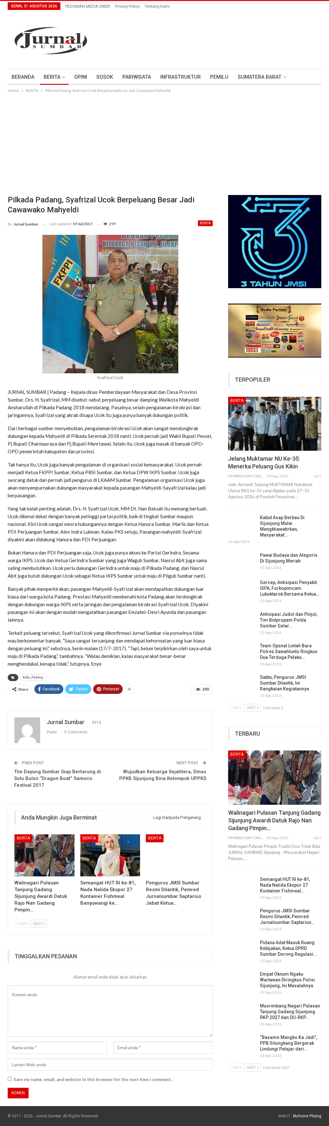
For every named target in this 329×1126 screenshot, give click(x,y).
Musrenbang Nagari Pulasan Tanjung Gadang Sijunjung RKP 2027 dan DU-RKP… (290, 1011)
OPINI (80, 77)
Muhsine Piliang (307, 1116)
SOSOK (104, 77)
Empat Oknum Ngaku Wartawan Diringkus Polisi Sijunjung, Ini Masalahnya (287, 979)
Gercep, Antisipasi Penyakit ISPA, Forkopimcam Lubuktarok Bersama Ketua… (289, 588)
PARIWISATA (136, 77)
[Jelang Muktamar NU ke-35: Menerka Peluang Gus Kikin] (274, 424)
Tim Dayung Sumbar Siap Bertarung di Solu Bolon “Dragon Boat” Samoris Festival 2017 (57, 778)
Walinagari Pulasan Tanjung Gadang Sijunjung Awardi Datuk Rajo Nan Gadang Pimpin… (274, 820)
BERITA (52, 77)
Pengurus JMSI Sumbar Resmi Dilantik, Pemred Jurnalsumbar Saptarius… (287, 916)
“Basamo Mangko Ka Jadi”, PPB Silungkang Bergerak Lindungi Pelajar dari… (288, 1043)
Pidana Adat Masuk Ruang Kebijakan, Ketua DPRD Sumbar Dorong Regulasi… (288, 948)
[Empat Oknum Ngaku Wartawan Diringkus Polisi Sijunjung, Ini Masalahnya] (242, 981)
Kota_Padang (33, 677)
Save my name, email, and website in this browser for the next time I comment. (92, 1079)
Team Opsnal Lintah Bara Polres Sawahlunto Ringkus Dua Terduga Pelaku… (288, 651)
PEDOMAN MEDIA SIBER (87, 6)
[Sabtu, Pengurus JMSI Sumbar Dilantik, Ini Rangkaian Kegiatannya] (242, 684)
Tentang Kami (157, 6)
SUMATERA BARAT (259, 77)
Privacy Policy (127, 6)
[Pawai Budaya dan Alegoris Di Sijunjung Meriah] (242, 562)
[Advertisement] (164, 142)
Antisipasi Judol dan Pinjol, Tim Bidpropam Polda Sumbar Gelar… (288, 620)
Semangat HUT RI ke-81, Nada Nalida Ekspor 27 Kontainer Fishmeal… (285, 885)
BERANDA (23, 77)
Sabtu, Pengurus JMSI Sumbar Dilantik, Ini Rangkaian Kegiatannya (284, 683)
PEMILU (219, 77)
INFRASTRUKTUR (180, 77)
